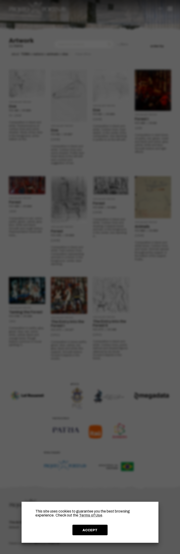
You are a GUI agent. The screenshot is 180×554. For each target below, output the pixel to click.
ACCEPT (90, 530)
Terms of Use (90, 515)
